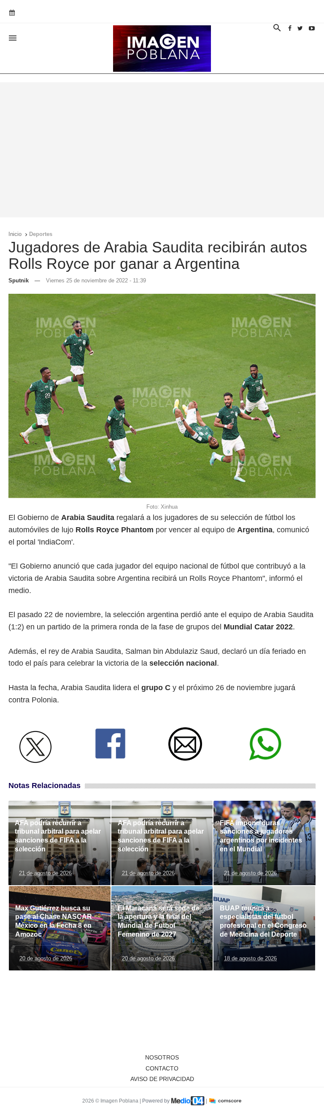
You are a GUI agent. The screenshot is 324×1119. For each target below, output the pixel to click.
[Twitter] (300, 28)
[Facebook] (289, 28)
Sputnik (18, 280)
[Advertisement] (162, 150)
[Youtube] (312, 28)
